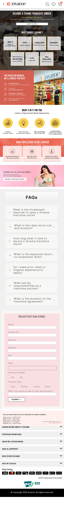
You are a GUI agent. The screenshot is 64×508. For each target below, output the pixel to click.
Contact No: (13, 332)
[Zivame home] (16, 4)
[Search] (47, 4)
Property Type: (15, 382)
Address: (12, 347)
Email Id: (12, 340)
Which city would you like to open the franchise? (30, 391)
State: (11, 363)
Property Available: (17, 372)
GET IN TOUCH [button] (9, 463)
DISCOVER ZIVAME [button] (11, 456)
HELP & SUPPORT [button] (10, 449)
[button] (3, 4)
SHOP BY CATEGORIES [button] (13, 441)
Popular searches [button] (12, 434)
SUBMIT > (16, 399)
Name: (11, 324)
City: (10, 355)
